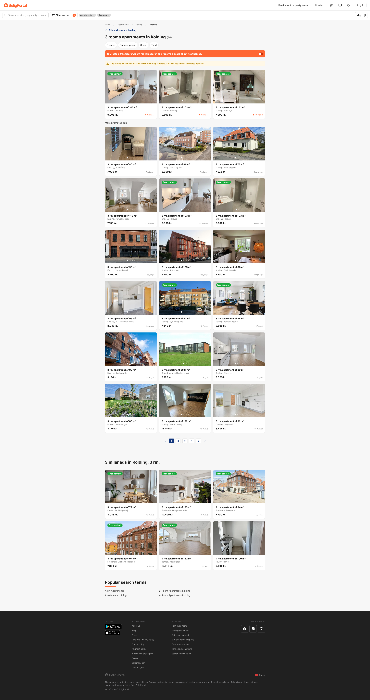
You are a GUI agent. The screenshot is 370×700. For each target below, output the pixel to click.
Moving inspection (180, 630)
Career (135, 658)
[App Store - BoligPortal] (112, 632)
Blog (134, 630)
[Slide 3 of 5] (131, 101)
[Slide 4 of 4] (187, 101)
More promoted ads (116, 122)
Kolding (139, 24)
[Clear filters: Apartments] (93, 15)
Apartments (123, 24)
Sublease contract (180, 635)
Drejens (111, 45)
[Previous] (165, 441)
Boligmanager (138, 663)
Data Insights (138, 667)
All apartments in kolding (122, 30)
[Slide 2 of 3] (185, 363)
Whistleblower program (142, 653)
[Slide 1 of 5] (127, 101)
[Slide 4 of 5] (132, 101)
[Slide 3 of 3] (187, 363)
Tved (154, 45)
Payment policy (139, 649)
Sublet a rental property (183, 639)
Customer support (180, 644)
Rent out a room (179, 626)
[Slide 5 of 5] (134, 101)
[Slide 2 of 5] (129, 101)
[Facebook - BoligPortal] (244, 628)
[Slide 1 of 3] (183, 363)
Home (107, 24)
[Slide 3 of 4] (186, 101)
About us (136, 626)
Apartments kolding (116, 595)
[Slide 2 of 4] (184, 101)
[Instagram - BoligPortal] (261, 628)
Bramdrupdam (127, 45)
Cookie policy (138, 644)
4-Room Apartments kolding (174, 595)
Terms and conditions (182, 649)
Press (134, 635)
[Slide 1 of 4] (182, 101)
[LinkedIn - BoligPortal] (253, 628)
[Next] (205, 441)
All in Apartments (114, 590)
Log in (360, 5)
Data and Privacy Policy (143, 639)
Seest (143, 45)
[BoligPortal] (15, 5)
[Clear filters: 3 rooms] (108, 15)
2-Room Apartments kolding (174, 590)
